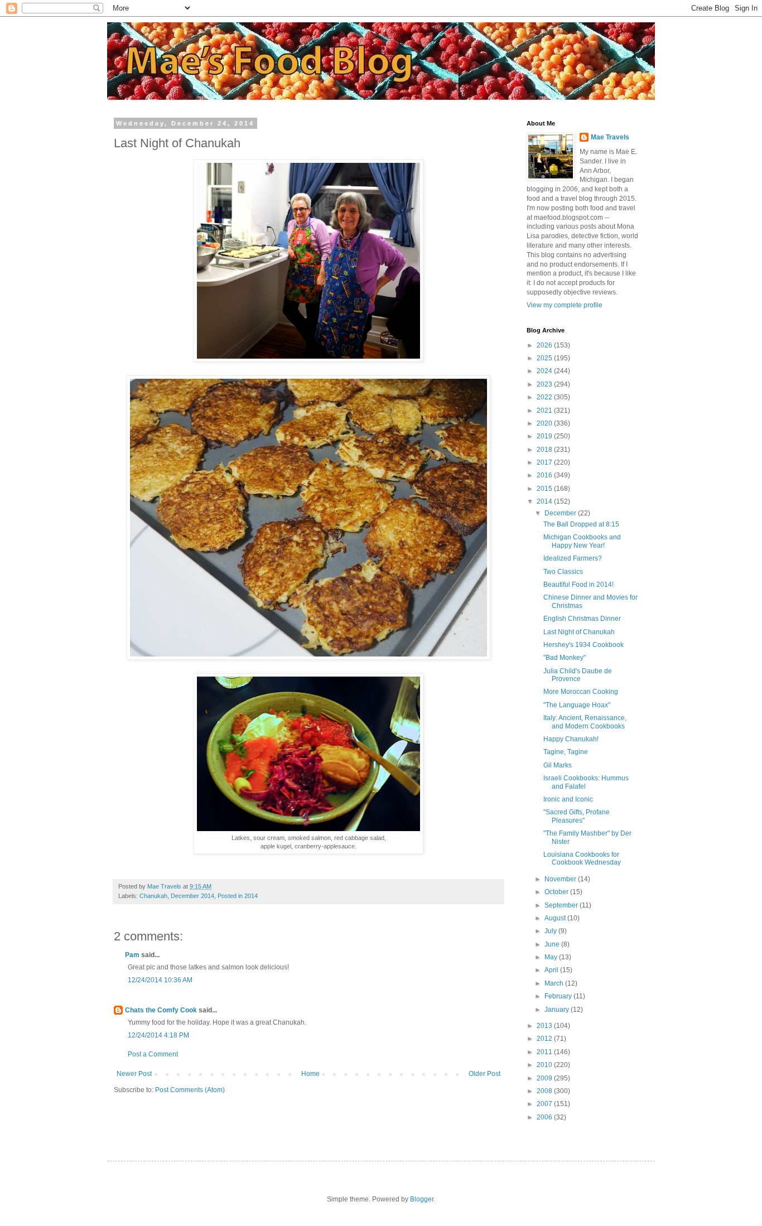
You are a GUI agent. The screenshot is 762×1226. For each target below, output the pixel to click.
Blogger (421, 1199)
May (551, 957)
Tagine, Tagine (565, 752)
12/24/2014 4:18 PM (158, 1035)
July (551, 931)
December (561, 513)
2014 (545, 501)
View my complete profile (564, 305)
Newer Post (134, 1074)
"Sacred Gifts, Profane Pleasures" (576, 816)
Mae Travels (610, 137)
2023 (545, 384)
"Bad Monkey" (564, 658)
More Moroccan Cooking (580, 692)
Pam (132, 955)
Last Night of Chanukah (579, 632)
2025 (545, 358)
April (552, 970)
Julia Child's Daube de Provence (577, 675)
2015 (545, 489)
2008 (545, 1091)
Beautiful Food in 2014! (578, 584)
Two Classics (563, 572)
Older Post (484, 1074)
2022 (545, 397)
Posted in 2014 (238, 895)
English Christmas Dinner (582, 618)
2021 (545, 410)
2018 (545, 449)
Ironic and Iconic (568, 799)
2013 (545, 1026)
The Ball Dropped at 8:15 (581, 524)
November (561, 879)
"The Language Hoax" (576, 705)
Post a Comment (153, 1054)
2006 (545, 1117)
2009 (545, 1078)
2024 (545, 371)
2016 (545, 475)
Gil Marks (557, 765)
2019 (545, 436)
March (554, 983)
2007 (545, 1104)
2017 (545, 462)
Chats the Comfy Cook (161, 1010)
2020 (545, 423)
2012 (545, 1038)
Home (310, 1074)
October (557, 892)
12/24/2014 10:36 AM (160, 980)
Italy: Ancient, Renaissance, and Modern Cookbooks (584, 722)
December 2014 (192, 895)
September (562, 905)
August (555, 918)
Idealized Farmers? (572, 558)
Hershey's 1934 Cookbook (583, 645)
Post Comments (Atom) (190, 1090)
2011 (545, 1052)
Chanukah (153, 895)
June (552, 944)
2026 (545, 345)
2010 (545, 1065)
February (558, 996)
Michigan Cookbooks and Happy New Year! (582, 541)
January (557, 1009)
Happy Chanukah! (571, 739)
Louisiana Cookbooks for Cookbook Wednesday (582, 858)
